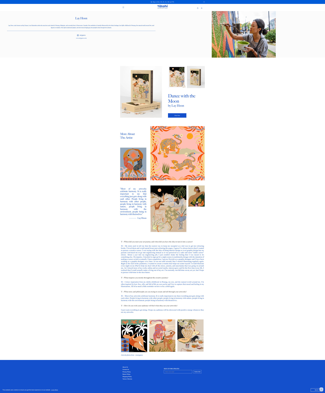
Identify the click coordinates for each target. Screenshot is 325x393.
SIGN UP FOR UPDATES (171, 369)
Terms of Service (127, 379)
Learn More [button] (54, 390)
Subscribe (197, 372)
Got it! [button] (316, 390)
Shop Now (177, 115)
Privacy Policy (127, 372)
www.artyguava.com (81, 38)
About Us (125, 367)
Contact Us (126, 369)
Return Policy (126, 374)
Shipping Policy (127, 376)
